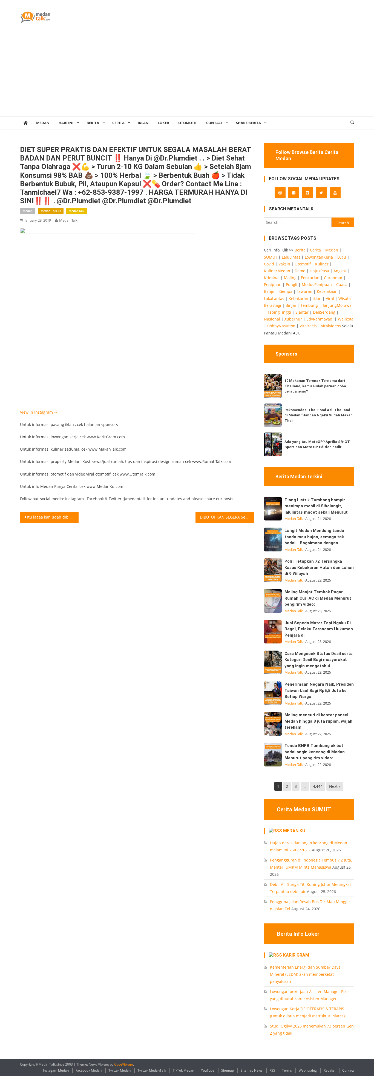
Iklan (143, 122)
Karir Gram (296, 955)
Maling (290, 277)
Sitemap (227, 1070)
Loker (163, 122)
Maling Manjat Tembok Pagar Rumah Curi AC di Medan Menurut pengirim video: (317, 598)
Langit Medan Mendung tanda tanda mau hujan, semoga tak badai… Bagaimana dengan (314, 536)
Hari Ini (66, 122)
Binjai (291, 305)
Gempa (285, 291)
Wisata (344, 298)
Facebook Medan (89, 1070)
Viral (330, 298)
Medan (28, 211)
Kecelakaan (327, 291)
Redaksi (329, 1070)
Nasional (272, 319)
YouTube (207, 1070)
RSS (272, 1070)
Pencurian (310, 277)
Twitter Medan (119, 1070)
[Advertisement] (187, 75)
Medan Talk (68, 220)
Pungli (291, 284)
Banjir (269, 291)
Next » (335, 786)
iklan (317, 298)
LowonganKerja (319, 257)
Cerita (118, 122)
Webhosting (308, 1070)
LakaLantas (274, 298)
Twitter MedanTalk (151, 1070)
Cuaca (341, 284)
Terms (287, 1070)
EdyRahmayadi (319, 319)
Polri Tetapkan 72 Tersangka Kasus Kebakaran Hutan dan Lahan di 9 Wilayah (319, 567)
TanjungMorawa (337, 305)
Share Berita (248, 122)
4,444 (318, 786)
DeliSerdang (324, 312)
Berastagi (272, 305)
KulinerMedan (277, 270)
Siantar (302, 312)
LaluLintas (291, 257)
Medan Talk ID (51, 211)
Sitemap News (252, 1070)
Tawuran (304, 291)
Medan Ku (294, 830)
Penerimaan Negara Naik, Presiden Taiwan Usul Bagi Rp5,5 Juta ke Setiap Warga (319, 690)
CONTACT (214, 122)
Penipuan (272, 284)
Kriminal (272, 277)
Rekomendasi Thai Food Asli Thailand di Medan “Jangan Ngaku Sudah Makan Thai (318, 415)
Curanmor (333, 277)
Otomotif (187, 122)
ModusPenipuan (317, 284)
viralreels (308, 325)
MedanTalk (76, 211)
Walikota (345, 319)
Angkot (339, 270)
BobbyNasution (281, 325)
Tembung (309, 305)
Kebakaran (298, 298)
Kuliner (322, 264)
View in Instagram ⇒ (38, 412)
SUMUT (270, 257)
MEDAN (43, 122)
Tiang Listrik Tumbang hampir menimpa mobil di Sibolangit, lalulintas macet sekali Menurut (316, 506)
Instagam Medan (56, 1070)
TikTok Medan (183, 1070)
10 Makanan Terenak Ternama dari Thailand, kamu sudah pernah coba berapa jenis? (315, 386)
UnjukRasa (319, 270)
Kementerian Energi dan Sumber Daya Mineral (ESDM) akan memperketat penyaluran (305, 974)
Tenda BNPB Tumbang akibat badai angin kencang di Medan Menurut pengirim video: (314, 751)
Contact (348, 1070)
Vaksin (284, 264)
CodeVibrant (123, 1064)
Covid (269, 264)
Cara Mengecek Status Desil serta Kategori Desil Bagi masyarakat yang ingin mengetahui (318, 659)
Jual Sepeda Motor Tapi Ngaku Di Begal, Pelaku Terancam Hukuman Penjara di (318, 629)
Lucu (341, 257)
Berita (93, 122)
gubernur (293, 319)
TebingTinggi (279, 312)
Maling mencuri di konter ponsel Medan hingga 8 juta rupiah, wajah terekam (318, 721)
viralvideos (331, 325)
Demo (300, 270)
